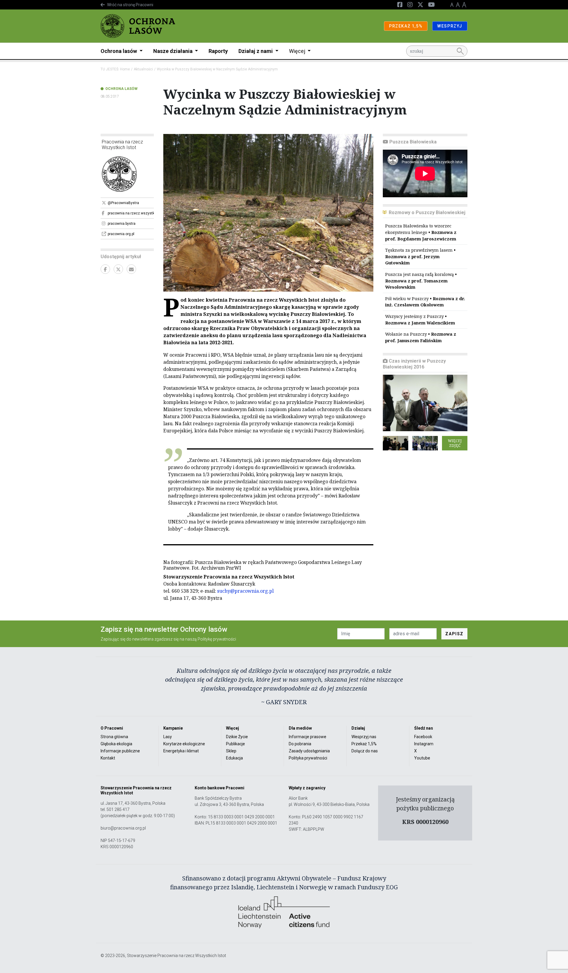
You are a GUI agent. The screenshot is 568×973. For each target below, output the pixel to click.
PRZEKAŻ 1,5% (405, 26)
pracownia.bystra (121, 224)
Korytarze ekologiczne (184, 743)
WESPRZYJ (449, 26)
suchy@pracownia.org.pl (245, 591)
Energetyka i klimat (181, 751)
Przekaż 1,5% (364, 743)
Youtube (422, 758)
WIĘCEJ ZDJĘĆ (455, 443)
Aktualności (143, 69)
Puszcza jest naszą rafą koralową (421, 280)
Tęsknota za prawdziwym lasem (420, 256)
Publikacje (235, 743)
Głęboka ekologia (116, 743)
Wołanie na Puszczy (420, 337)
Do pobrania (300, 743)
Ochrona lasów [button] (119, 51)
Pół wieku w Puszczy (425, 302)
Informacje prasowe (307, 736)
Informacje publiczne (120, 751)
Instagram (423, 743)
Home (125, 69)
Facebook (423, 736)
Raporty (218, 51)
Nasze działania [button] (173, 51)
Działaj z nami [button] (256, 51)
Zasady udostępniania (309, 751)
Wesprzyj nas (363, 736)
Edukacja (234, 758)
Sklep (231, 751)
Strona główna (114, 736)
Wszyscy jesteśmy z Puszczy (420, 319)
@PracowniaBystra (123, 203)
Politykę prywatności (217, 639)
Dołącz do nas (364, 751)
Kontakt (108, 758)
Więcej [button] (297, 51)
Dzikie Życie (237, 736)
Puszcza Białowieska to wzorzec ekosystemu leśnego (420, 232)
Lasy (167, 736)
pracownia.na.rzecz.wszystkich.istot (131, 213)
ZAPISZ (454, 633)
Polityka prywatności (308, 758)
